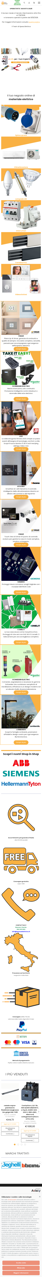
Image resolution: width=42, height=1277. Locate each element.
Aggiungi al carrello (10, 1124)
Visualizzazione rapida (10, 1129)
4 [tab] (25, 1144)
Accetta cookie (21, 1263)
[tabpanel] (10, 1108)
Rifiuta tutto (21, 1268)
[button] (39, 1196)
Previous (3, 1275)
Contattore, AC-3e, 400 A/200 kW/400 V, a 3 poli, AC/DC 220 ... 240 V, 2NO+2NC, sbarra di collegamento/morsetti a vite (30, 1112)
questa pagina (34, 22)
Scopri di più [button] (21, 349)
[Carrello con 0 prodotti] (34, 3)
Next (39, 1112)
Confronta (9, 1134)
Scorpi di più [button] (21, 592)
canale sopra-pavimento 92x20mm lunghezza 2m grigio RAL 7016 (10, 1108)
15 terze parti (12, 1199)
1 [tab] (15, 1144)
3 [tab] (21, 1144)
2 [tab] (18, 1144)
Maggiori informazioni (21, 1273)
